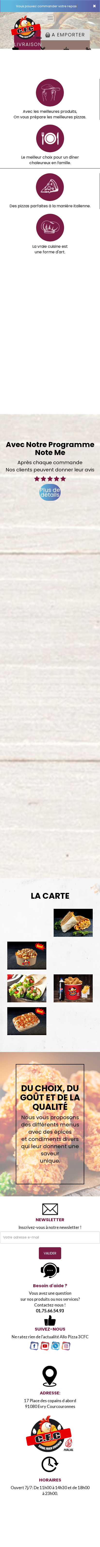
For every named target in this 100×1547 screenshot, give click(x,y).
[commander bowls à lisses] (26, 956)
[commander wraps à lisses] (26, 988)
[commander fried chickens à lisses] (73, 988)
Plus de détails (50, 492)
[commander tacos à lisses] (73, 923)
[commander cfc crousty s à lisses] (26, 1021)
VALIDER (50, 1253)
